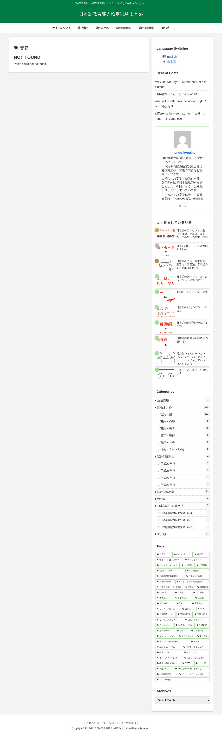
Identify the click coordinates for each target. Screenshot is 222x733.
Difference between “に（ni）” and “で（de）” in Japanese (180, 116)
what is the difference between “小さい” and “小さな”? (180, 104)
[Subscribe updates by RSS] (185, 206)
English (172, 56)
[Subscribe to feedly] (180, 206)
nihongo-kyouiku (183, 152)
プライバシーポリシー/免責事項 (119, 723)
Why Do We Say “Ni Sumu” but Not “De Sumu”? (180, 84)
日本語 (171, 61)
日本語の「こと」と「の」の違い (177, 94)
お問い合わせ (93, 723)
